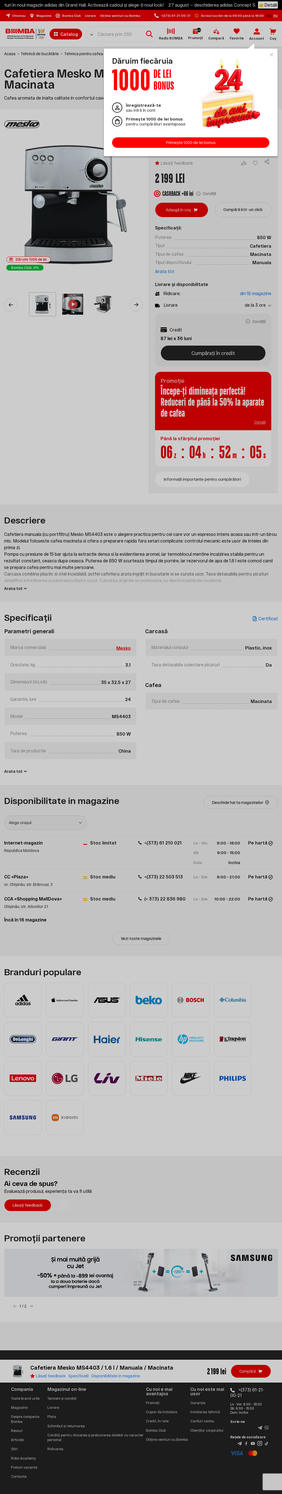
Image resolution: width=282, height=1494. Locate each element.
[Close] (271, 54)
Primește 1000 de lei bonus (191, 142)
